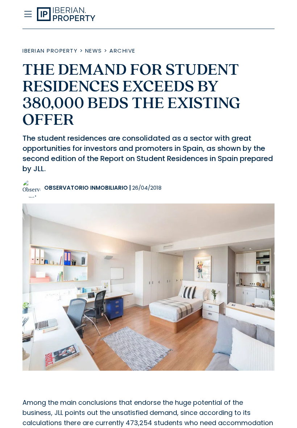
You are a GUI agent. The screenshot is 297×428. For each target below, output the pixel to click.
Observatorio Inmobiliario (86, 188)
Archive (122, 50)
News (93, 50)
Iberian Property (50, 50)
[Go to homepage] (114, 14)
